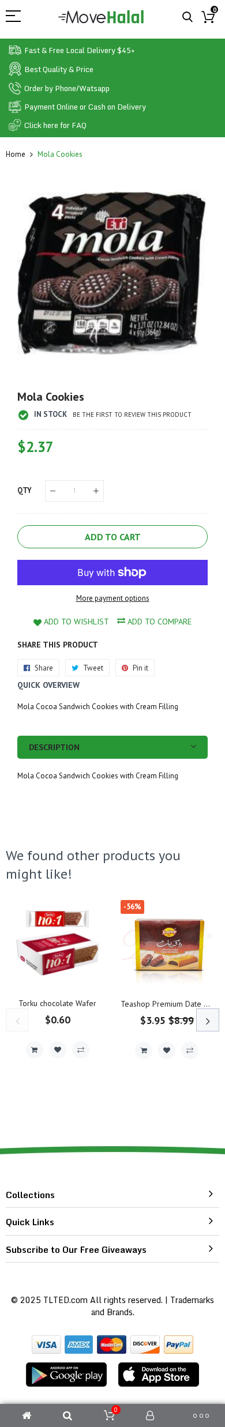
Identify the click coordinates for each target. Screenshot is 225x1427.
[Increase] (96, 491)
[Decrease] (53, 491)
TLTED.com (65, 1299)
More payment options (112, 598)
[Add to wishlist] (57, 1050)
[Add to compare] (80, 1050)
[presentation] (17, 1019)
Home (15, 154)
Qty (24, 490)
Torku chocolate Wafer (57, 1003)
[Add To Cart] (34, 1050)
